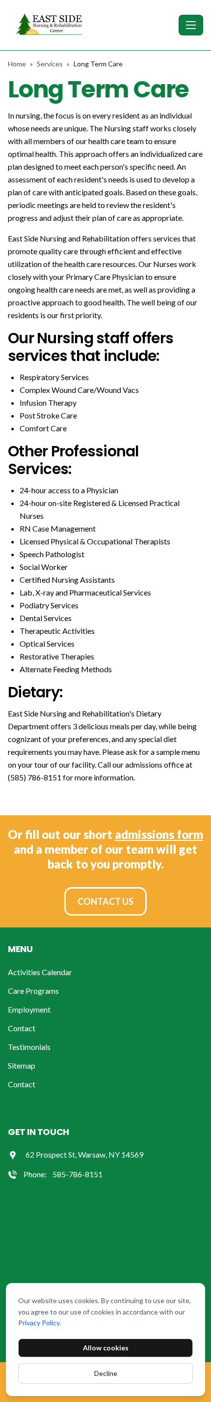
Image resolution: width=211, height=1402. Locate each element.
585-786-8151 (78, 1174)
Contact (21, 1028)
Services (50, 64)
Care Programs (33, 990)
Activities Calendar (40, 972)
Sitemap (21, 1065)
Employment (29, 1009)
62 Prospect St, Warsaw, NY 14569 (84, 1154)
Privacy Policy (39, 1322)
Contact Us (105, 901)
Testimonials (29, 1046)
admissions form (159, 834)
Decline (105, 1373)
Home (17, 64)
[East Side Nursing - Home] (91, 25)
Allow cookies (106, 1347)
